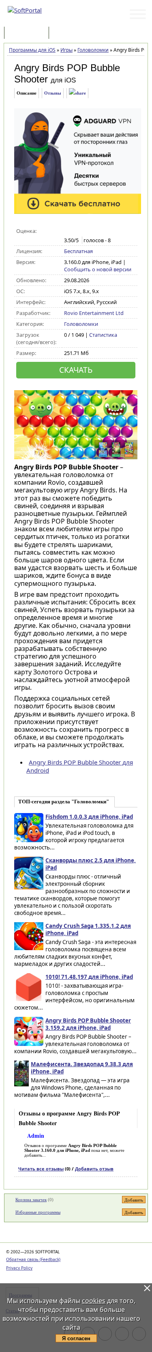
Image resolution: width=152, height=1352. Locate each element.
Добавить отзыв (94, 1169)
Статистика (103, 334)
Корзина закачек (31, 1199)
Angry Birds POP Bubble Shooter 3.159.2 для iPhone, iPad (88, 1024)
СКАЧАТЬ (75, 369)
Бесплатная (78, 251)
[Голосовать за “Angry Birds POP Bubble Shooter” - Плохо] (77, 231)
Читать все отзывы (41, 1169)
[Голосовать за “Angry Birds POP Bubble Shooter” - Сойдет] (85, 231)
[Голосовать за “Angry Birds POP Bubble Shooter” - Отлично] (102, 231)
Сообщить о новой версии (97, 269)
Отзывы (52, 93)
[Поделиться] (77, 93)
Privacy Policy (19, 1268)
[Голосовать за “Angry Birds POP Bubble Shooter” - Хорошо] (94, 231)
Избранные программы (37, 1212)
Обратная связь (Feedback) (33, 1259)
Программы (28, 33)
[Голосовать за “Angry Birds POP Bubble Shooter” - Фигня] (68, 231)
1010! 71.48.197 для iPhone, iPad (89, 976)
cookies (93, 1300)
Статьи (68, 33)
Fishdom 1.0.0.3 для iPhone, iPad (89, 816)
